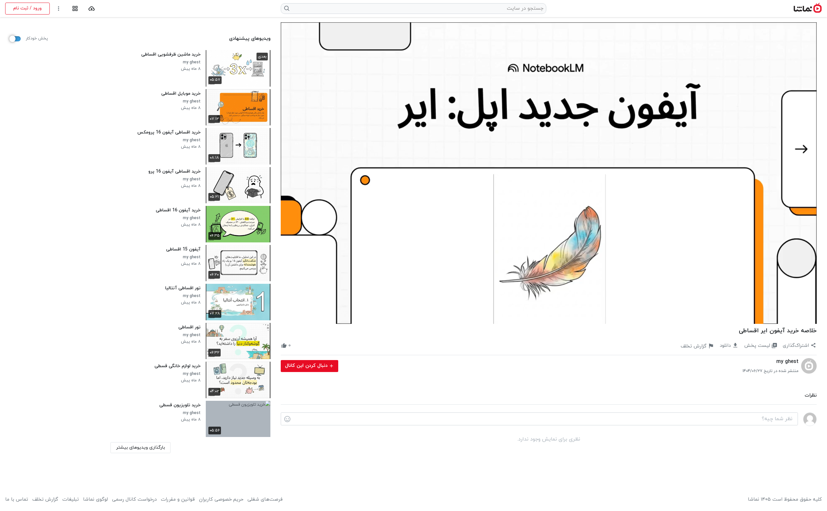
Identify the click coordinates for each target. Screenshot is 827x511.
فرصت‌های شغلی (265, 499)
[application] (549, 173)
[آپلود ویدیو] (91, 9)
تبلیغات (70, 499)
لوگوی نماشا (95, 499)
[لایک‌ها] (296, 346)
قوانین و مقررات (178, 499)
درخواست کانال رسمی (134, 499)
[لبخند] (287, 419)
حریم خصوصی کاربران (221, 499)
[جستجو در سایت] (287, 8)
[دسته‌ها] (75, 8)
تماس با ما (16, 499)
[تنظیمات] (58, 8)
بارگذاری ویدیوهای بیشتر (140, 447)
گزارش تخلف (45, 499)
